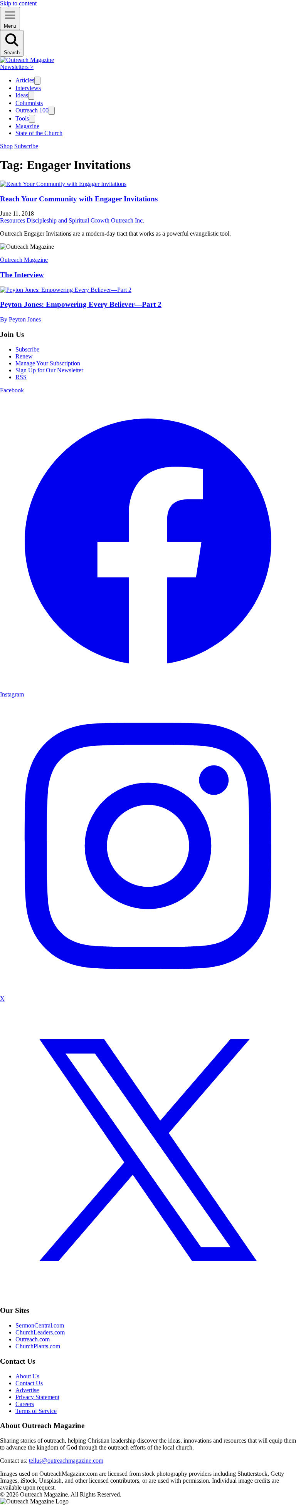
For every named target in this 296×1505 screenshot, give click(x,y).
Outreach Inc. (127, 220)
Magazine (27, 126)
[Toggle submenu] (37, 81)
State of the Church (38, 133)
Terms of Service (36, 1411)
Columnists (29, 103)
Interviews (28, 88)
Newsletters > (17, 67)
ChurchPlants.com (37, 1346)
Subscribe (26, 146)
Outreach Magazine (24, 259)
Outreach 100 (32, 110)
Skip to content (18, 3)
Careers (24, 1404)
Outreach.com (32, 1339)
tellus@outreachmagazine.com (66, 1460)
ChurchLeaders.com (40, 1332)
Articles (24, 80)
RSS (21, 377)
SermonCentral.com (39, 1325)
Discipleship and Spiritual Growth (68, 220)
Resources (12, 220)
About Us (27, 1376)
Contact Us (29, 1383)
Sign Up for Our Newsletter (49, 370)
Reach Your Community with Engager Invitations (79, 199)
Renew (24, 356)
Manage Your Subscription (47, 363)
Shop (6, 146)
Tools (22, 118)
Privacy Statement (37, 1397)
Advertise (27, 1390)
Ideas (21, 95)
